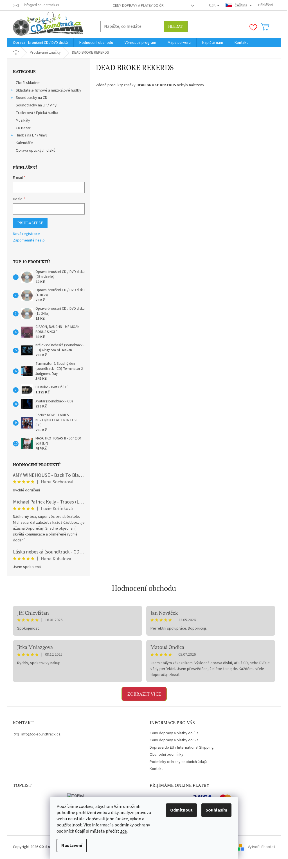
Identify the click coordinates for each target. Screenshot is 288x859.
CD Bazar (23, 128)
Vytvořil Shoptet (261, 847)
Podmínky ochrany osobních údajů (178, 762)
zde (123, 831)
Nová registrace (26, 234)
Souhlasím (216, 810)
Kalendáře (24, 143)
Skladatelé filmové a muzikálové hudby (48, 90)
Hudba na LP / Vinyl (31, 135)
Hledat (175, 26)
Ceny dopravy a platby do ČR (138, 5)
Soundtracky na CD (31, 98)
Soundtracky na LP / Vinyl (36, 105)
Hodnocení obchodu (144, 588)
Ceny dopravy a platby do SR (174, 740)
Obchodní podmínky (166, 754)
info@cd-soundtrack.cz (40, 734)
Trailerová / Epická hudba (37, 113)
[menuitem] (40, 42)
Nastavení (71, 845)
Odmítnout (181, 810)
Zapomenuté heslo (29, 240)
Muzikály (23, 120)
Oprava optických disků (35, 150)
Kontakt (156, 769)
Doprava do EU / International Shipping (182, 747)
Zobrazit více (144, 694)
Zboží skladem (28, 83)
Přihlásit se (30, 222)
